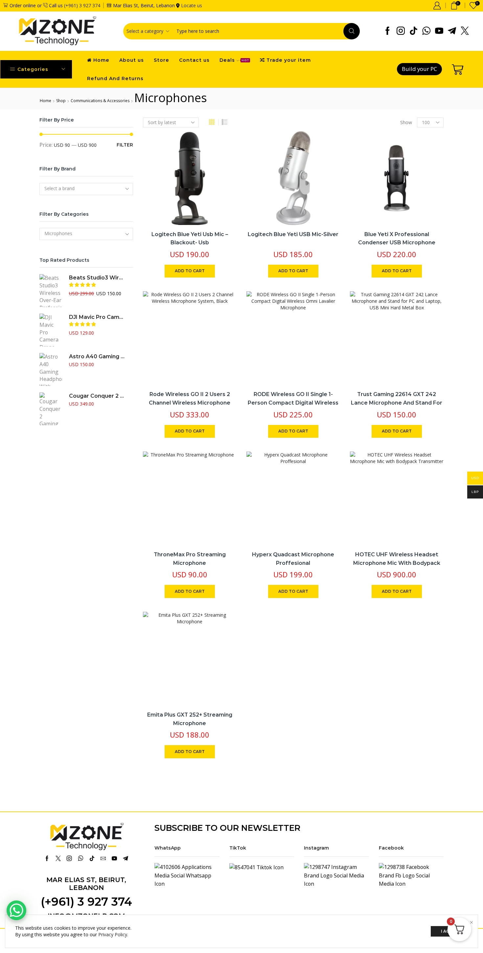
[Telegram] (452, 31)
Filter (125, 145)
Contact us (194, 60)
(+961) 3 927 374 (82, 5)
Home (101, 60)
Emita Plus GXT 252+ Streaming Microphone (189, 719)
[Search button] (351, 31)
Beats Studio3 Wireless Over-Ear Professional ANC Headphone (97, 278)
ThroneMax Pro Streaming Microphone (190, 558)
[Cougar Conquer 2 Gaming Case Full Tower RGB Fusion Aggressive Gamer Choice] (50, 408)
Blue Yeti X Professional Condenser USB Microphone (396, 238)
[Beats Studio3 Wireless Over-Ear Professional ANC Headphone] (50, 290)
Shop (61, 100)
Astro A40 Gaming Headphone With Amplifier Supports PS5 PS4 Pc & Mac (97, 356)
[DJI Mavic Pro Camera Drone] (50, 330)
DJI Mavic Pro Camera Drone (97, 317)
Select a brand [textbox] (59, 188)
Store (161, 60)
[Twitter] (465, 31)
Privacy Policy (112, 934)
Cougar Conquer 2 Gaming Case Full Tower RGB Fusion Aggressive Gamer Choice (97, 396)
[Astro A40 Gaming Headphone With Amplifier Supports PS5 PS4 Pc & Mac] (50, 369)
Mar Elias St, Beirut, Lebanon (86, 884)
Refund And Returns (115, 78)
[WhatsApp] (426, 31)
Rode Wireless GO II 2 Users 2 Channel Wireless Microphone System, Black (189, 402)
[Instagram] (401, 31)
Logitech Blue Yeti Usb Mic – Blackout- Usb (189, 238)
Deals (234, 60)
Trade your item (288, 60)
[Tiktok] (413, 31)
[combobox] (86, 189)
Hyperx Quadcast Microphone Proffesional (293, 558)
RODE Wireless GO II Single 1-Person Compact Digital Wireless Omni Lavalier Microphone (293, 402)
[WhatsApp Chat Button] (16, 910)
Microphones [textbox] (58, 233)
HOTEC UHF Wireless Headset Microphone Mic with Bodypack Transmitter (396, 562)
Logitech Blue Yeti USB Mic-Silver (293, 234)
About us (131, 60)
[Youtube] (439, 31)
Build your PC (419, 69)
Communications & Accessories (100, 100)
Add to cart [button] (224, 181)
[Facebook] (387, 31)
